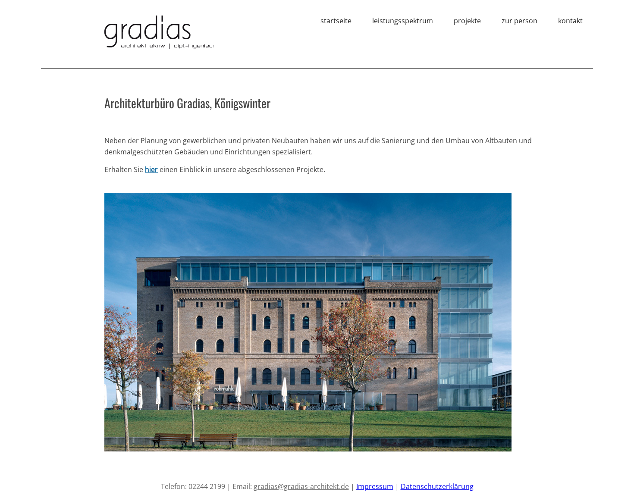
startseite (336, 20)
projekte (467, 20)
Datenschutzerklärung (437, 486)
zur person (519, 20)
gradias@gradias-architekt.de (301, 486)
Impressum (374, 486)
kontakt (570, 20)
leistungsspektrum (402, 20)
